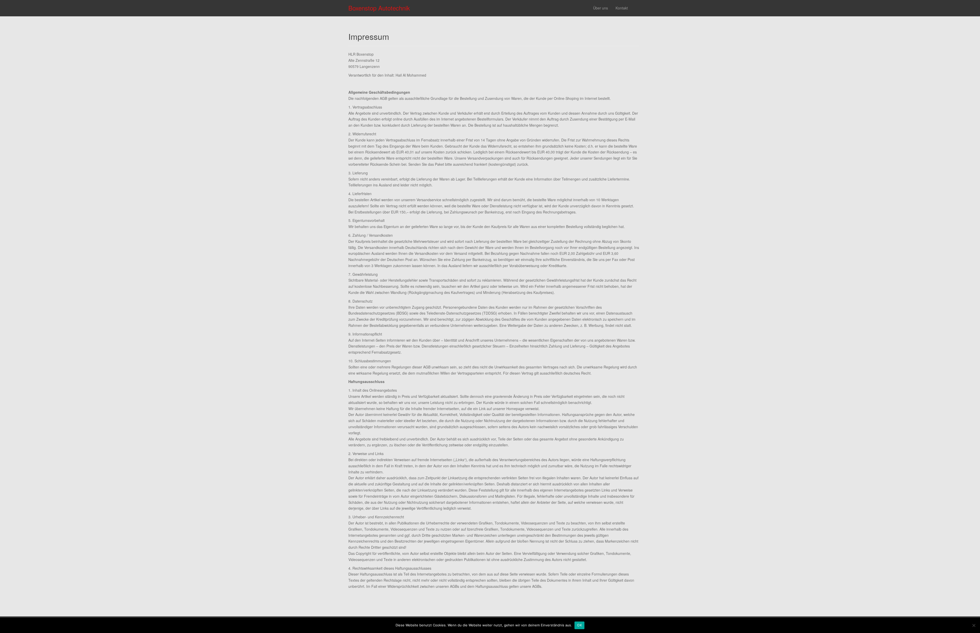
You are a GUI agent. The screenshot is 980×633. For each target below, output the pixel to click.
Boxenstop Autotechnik (379, 7)
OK (579, 625)
